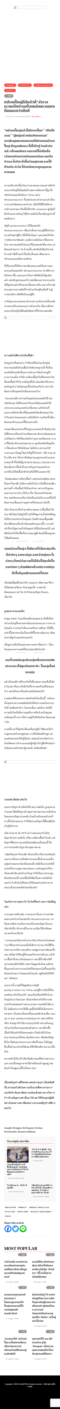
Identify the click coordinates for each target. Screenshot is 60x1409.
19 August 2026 (39, 1326)
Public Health (43, 85)
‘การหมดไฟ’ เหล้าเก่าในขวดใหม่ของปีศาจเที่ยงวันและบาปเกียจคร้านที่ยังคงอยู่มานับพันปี (15, 1346)
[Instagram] (32, 1379)
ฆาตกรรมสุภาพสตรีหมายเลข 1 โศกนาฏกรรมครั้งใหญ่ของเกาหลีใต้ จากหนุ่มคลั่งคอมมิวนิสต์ (15, 1304)
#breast (22, 1207)
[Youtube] (28, 1379)
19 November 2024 (16, 1178)
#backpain (10, 1207)
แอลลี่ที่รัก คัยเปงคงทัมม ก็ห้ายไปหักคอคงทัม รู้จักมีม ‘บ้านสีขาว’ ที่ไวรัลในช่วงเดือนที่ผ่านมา (43, 1269)
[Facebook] (7, 1228)
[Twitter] (15, 1228)
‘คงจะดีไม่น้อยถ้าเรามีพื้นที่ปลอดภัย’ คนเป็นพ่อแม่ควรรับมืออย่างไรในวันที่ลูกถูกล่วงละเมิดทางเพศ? (17, 1169)
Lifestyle (25, 85)
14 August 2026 (40, 1359)
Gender (10, 85)
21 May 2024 (38, 1160)
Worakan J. (37, 116)
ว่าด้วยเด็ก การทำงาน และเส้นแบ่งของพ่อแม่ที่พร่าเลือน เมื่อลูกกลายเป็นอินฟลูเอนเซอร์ (15, 1269)
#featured (22, 1212)
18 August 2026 (12, 1282)
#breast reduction (39, 1207)
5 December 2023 (16, 1191)
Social (10, 90)
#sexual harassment (41, 1212)
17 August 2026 (12, 1318)
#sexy (8, 1216)
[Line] (23, 1228)
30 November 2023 (41, 1196)
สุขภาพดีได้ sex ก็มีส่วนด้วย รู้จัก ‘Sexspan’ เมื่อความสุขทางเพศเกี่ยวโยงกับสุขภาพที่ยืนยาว (42, 1346)
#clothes (10, 1212)
